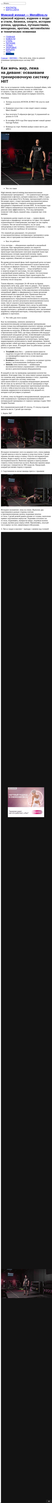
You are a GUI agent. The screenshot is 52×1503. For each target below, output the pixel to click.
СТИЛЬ (9, 41)
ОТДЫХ (9, 45)
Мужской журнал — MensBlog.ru (24, 14)
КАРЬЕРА (10, 50)
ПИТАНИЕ (10, 43)
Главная (4, 58)
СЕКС (8, 52)
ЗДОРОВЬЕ (11, 47)
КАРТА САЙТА (12, 10)
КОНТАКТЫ (11, 8)
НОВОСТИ (10, 39)
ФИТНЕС (10, 54)
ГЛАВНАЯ (10, 37)
